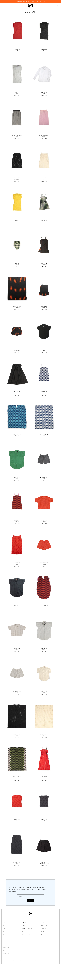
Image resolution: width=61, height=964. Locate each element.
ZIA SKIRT (17, 391)
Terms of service (44, 959)
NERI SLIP (44, 220)
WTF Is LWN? (44, 925)
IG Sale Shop (44, 934)
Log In (24, 925)
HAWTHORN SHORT (16, 349)
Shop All (5, 928)
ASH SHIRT (44, 92)
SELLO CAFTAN (17, 306)
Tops (4, 934)
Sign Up (30, 900)
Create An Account (27, 928)
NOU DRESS (17, 477)
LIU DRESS (44, 776)
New (4, 931)
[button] (3, 5)
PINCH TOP (17, 819)
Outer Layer (6, 947)
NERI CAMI (44, 306)
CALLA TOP (44, 349)
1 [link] (22, 872)
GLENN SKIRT (17, 562)
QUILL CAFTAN (44, 605)
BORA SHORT (44, 862)
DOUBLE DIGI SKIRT (17, 135)
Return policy (23, 959)
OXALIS (17, 263)
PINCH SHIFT (17, 49)
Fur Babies (6, 953)
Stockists (43, 931)
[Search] (50, 5)
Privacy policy (33, 959)
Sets (4, 950)
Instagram (43, 928)
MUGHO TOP (44, 520)
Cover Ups (5, 944)
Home (4, 925)
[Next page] (38, 872)
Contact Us (25, 931)
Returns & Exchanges (27, 934)
